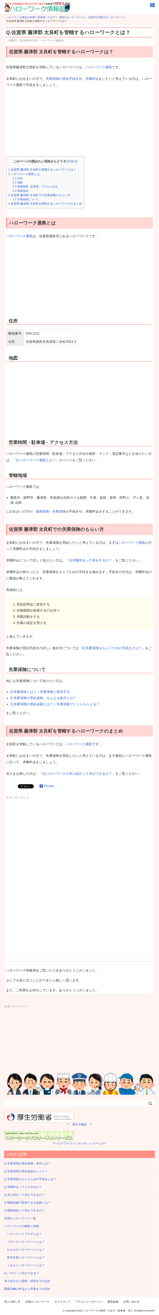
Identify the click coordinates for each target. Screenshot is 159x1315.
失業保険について (26, 199)
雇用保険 (42, 511)
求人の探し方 (12, 1301)
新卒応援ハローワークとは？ (24, 1257)
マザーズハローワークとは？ (24, 1241)
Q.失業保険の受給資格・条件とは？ (27, 1163)
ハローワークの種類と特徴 (21, 1226)
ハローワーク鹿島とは (24, 174)
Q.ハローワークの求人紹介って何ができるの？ (77, 773)
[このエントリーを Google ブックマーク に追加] (41, 786)
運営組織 (112, 1301)
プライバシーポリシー (89, 1301)
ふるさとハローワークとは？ (24, 1265)
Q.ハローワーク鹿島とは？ (36, 460)
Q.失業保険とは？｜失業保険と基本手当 (40, 691)
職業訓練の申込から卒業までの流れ (27, 1288)
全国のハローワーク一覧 (20, 1218)
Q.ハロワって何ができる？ (21, 1273)
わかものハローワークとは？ (24, 1249)
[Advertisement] (79, 122)
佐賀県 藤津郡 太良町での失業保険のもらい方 (39, 195)
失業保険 (59, 511)
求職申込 (92, 78)
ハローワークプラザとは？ (23, 1234)
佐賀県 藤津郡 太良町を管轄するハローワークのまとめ (45, 203)
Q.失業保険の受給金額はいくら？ (26, 1171)
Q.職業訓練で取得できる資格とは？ (27, 1202)
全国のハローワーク (37, 1301)
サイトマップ (62, 1301)
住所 (18, 178)
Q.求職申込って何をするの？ (90, 560)
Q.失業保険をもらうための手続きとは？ (112, 648)
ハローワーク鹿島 (99, 67)
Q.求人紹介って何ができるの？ (24, 1194)
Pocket (49, 786)
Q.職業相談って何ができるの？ (24, 1210)
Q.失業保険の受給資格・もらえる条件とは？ (43, 698)
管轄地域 (20, 190)
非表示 (72, 161)
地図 (18, 182)
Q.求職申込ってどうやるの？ (23, 1187)
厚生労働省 (79, 1124)
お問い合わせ (131, 1301)
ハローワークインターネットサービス (79, 1143)
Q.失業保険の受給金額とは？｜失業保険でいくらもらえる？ (55, 704)
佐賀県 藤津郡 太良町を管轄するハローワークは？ (42, 169)
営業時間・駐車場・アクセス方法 (35, 186)
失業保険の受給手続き (62, 78)
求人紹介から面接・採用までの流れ (27, 1281)
